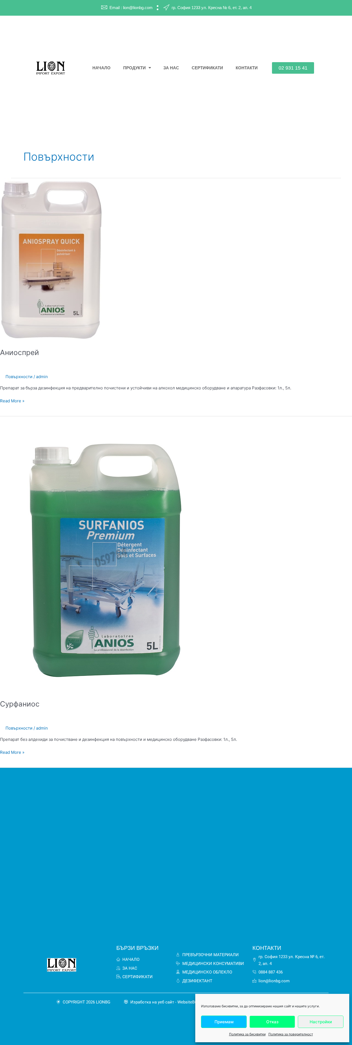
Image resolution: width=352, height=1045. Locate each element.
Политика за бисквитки (247, 1034)
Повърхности (19, 376)
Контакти (247, 67)
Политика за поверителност (290, 1034)
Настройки (321, 1021)
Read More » (12, 400)
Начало (101, 67)
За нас (171, 67)
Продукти (134, 67)
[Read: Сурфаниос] (110, 554)
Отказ (272, 1021)
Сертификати (207, 67)
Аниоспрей (19, 352)
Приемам (224, 1021)
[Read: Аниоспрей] (52, 259)
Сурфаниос (20, 704)
